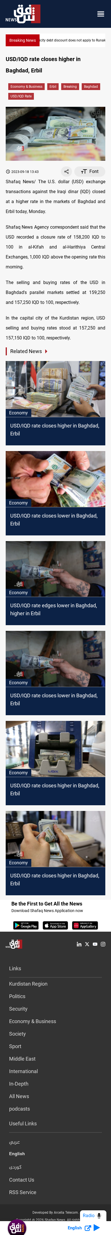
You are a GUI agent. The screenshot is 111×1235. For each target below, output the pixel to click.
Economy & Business (26, 87)
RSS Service (22, 1192)
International (23, 1071)
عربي (14, 1142)
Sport (15, 1046)
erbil (53, 87)
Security (18, 1009)
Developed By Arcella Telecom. (55, 1213)
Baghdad (91, 87)
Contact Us (21, 1180)
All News (19, 1096)
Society (17, 1034)
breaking (70, 87)
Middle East (22, 1059)
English (17, 1155)
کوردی (15, 1167)
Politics (17, 996)
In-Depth (18, 1084)
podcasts (19, 1109)
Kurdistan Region (28, 984)
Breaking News (22, 40)
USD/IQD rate (21, 96)
